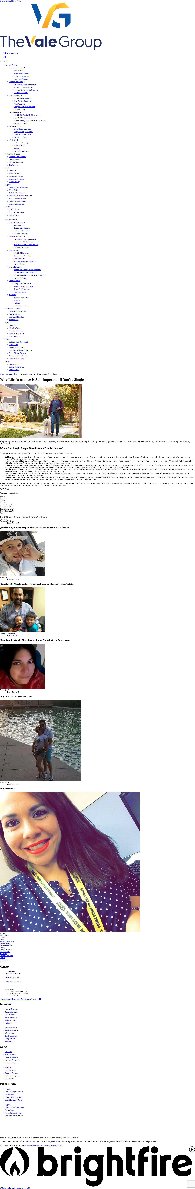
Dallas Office (14, 209)
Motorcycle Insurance (21, 76)
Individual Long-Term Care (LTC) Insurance (29, 121)
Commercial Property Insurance (25, 84)
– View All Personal (21, 79)
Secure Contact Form (16, 212)
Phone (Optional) (6, 505)
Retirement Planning (16, 162)
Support (7, 185)
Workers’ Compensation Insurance (26, 90)
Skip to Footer (16, 1)
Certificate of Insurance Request (20, 196)
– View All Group (20, 137)
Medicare (12, 140)
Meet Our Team (14, 173)
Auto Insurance (19, 71)
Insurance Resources (16, 204)
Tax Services (13, 165)
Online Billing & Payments (18, 187)
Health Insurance (15, 112)
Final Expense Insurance (22, 101)
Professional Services (12, 154)
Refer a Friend (14, 215)
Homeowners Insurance (22, 73)
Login (61, 1145)
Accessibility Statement (49, 1145)
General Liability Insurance (23, 87)
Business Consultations (17, 157)
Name (2, 497)
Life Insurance (14, 96)
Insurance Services (11, 65)
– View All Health (20, 123)
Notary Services (14, 159)
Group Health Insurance (22, 134)
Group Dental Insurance (22, 129)
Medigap (17, 148)
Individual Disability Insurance (24, 118)
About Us (12, 171)
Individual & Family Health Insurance (27, 115)
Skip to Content (5, 1)
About (7, 168)
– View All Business (21, 93)
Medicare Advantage (21, 143)
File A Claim (13, 190)
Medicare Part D (19, 146)
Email (2, 501)
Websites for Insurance (15, 1188)
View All (3, 962)
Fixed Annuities (19, 104)
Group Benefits (14, 126)
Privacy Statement (33, 1145)
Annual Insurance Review (18, 201)
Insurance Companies (16, 179)
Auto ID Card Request (17, 193)
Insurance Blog (14, 182)
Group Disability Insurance (23, 132)
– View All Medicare (21, 151)
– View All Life (19, 109)
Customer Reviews (16, 176)
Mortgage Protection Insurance (24, 107)
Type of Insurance (7, 509)
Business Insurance (16, 82)
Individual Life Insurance (22, 98)
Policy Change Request (17, 198)
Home (2, 374)
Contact (7, 207)
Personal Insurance (16, 68)
